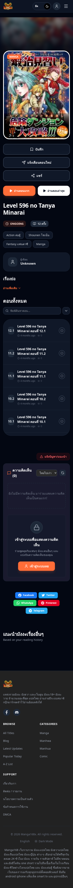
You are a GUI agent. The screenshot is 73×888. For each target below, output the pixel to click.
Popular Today (12, 756)
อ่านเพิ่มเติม (10, 288)
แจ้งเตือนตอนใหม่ (39, 162)
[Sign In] (57, 6)
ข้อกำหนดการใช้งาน (15, 807)
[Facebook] (6, 712)
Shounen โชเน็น (39, 235)
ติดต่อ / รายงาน (12, 791)
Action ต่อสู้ (13, 235)
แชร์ (39, 176)
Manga (40, 244)
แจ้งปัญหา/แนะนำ (56, 456)
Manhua (45, 748)
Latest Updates (13, 748)
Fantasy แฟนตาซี (17, 244)
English (25, 841)
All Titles (8, 733)
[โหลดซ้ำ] (63, 473)
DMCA (7, 814)
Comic (44, 756)
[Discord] (16, 712)
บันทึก (39, 149)
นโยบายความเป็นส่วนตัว (18, 799)
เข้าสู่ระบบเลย (39, 566)
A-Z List (8, 764)
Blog (6, 741)
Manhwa (45, 741)
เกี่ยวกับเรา (9, 783)
